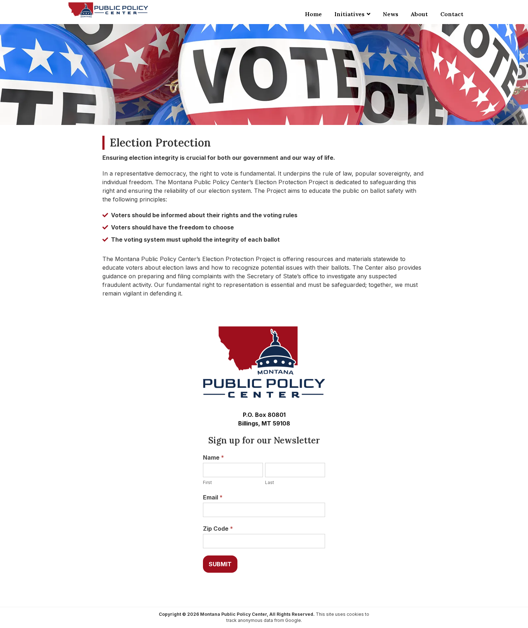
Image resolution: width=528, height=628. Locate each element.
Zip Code (218, 528)
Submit (220, 564)
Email (213, 497)
